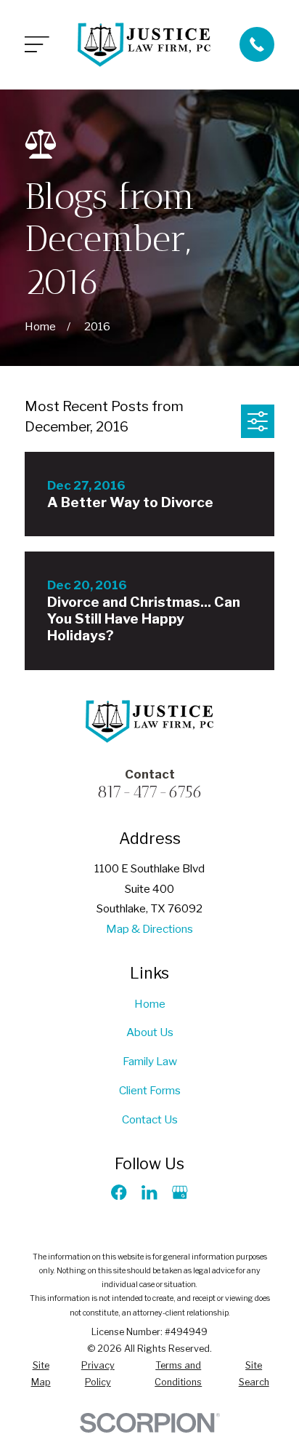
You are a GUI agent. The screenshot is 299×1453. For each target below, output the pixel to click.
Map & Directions (149, 929)
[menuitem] (41, 1374)
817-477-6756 (149, 791)
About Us (149, 1032)
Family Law (150, 1061)
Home (149, 1004)
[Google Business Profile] (179, 1192)
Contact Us (150, 1119)
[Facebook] (118, 1192)
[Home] (144, 44)
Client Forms (150, 1090)
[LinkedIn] (149, 1192)
